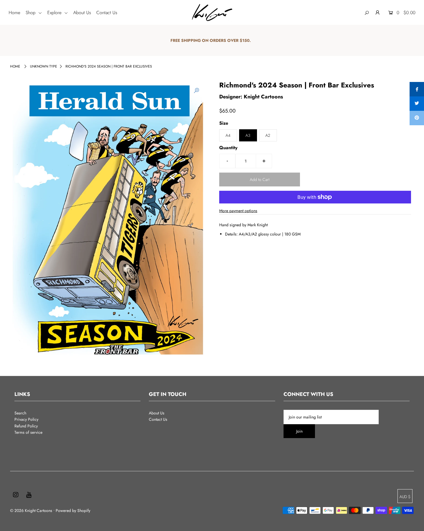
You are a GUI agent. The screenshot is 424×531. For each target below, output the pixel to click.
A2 (267, 135)
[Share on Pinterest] (417, 118)
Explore (55, 12)
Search (20, 413)
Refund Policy (26, 426)
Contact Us (106, 12)
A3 (247, 135)
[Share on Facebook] (417, 89)
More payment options (238, 211)
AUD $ (404, 497)
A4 (228, 135)
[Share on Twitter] (417, 103)
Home (14, 12)
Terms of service (28, 432)
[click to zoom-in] (196, 90)
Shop (31, 12)
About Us (82, 12)
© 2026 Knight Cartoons (31, 510)
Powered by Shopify (73, 510)
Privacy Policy (26, 419)
